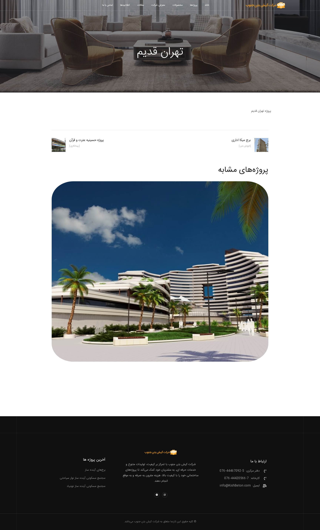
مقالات (140, 5)
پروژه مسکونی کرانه (160, 267)
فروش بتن (160, 276)
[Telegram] (156, 495)
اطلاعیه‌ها (125, 5)
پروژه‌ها (193, 5)
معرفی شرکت (158, 5)
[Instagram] (164, 495)
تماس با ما (107, 5)
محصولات (177, 5)
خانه (207, 5)
